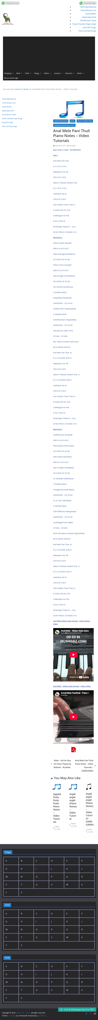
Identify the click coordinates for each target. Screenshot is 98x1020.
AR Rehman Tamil (88, 20)
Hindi (18, 73)
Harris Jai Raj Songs (87, 31)
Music (72, 121)
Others (46, 73)
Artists (79, 73)
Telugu (36, 73)
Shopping (7, 73)
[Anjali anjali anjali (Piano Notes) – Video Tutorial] (73, 785)
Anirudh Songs (89, 27)
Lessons (57, 73)
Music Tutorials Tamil (85, 121)
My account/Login (11, 78)
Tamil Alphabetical (88, 7)
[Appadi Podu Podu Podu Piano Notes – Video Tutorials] (57, 785)
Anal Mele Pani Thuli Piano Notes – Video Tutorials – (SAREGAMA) (84, 765)
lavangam (72, 146)
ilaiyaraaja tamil (89, 17)
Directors (68, 73)
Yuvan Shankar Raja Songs (84, 24)
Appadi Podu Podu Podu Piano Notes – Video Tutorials (57, 807)
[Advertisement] (49, 53)
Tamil (27, 73)
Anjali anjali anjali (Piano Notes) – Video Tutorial (73, 806)
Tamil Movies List (88, 10)
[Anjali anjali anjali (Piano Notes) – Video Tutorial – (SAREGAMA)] (89, 785)
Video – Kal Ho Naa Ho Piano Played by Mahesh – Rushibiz (62, 764)
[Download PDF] (73, 748)
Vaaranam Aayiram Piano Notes (64, 125)
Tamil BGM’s (90, 13)
